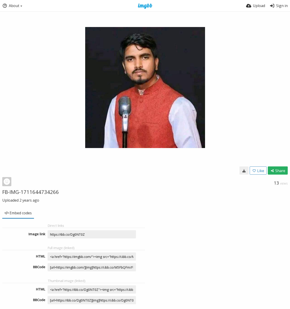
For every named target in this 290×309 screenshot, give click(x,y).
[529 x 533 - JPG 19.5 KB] (244, 170)
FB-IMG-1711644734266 (30, 191)
